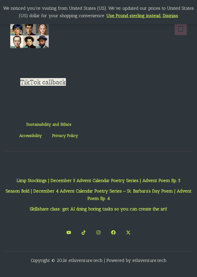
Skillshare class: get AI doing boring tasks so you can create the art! (98, 209)
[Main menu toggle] (181, 29)
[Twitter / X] (128, 232)
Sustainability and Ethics (48, 124)
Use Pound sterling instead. (133, 15)
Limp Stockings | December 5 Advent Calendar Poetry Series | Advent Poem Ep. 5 (98, 180)
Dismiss (170, 15)
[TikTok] (83, 232)
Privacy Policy (65, 135)
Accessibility (30, 135)
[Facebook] (113, 232)
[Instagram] (98, 232)
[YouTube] (68, 232)
